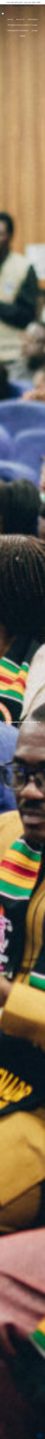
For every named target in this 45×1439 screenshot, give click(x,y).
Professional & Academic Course (22, 25)
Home (10, 19)
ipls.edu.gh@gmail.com (23, 6)
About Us (20, 19)
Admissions (33, 19)
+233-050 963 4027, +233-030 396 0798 (23, 2)
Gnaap (35, 30)
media (22, 36)
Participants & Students (18, 30)
